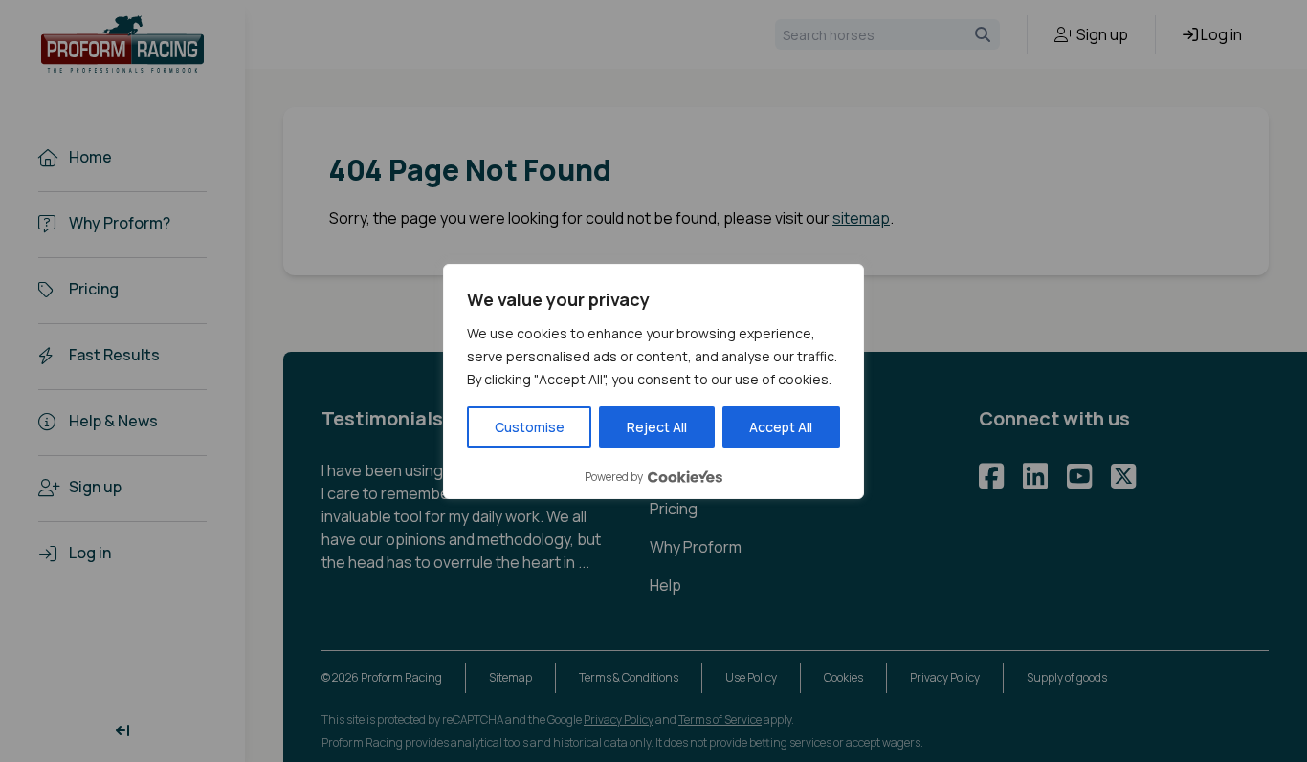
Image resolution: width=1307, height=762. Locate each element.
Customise (530, 427)
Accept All (780, 427)
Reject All (657, 427)
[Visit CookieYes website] (685, 476)
